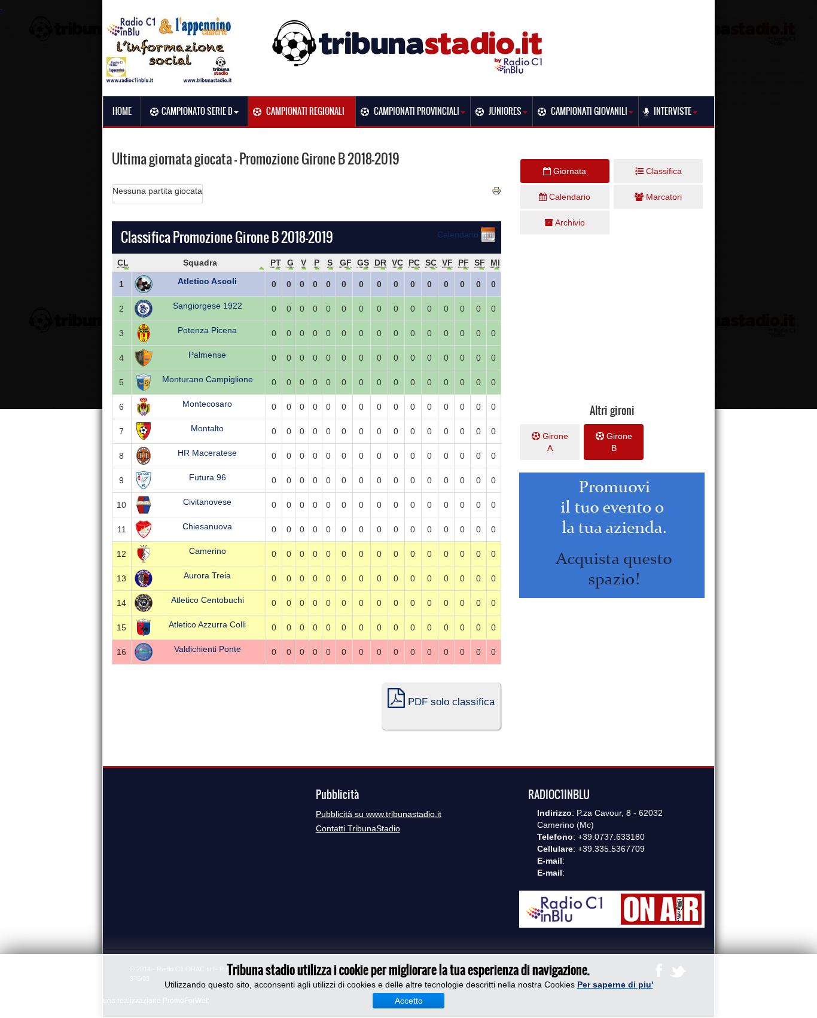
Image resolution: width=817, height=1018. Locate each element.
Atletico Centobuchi (207, 600)
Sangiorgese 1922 (207, 305)
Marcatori (663, 197)
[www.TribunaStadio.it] (408, 46)
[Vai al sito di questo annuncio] (51, 306)
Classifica (663, 171)
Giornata (568, 171)
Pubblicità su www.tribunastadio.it (378, 814)
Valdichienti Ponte (207, 649)
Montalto (207, 428)
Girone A (554, 442)
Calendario (459, 234)
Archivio (569, 222)
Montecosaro (207, 404)
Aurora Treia (207, 575)
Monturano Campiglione (207, 379)
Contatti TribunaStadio (358, 828)
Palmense (207, 354)
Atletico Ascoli (207, 281)
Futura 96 (207, 477)
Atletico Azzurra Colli (207, 624)
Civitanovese (207, 502)
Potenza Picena (207, 330)
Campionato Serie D (197, 111)
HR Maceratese (207, 453)
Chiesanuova (207, 526)
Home (122, 111)
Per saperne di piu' (615, 984)
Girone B (618, 442)
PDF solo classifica (450, 702)
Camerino (207, 551)
